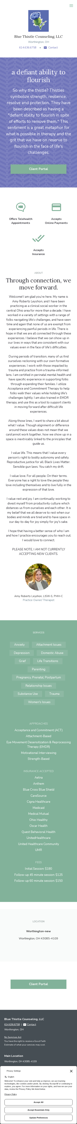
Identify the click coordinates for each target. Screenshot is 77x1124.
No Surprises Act (12, 1037)
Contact (53, 47)
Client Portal (38, 169)
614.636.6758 (27, 47)
